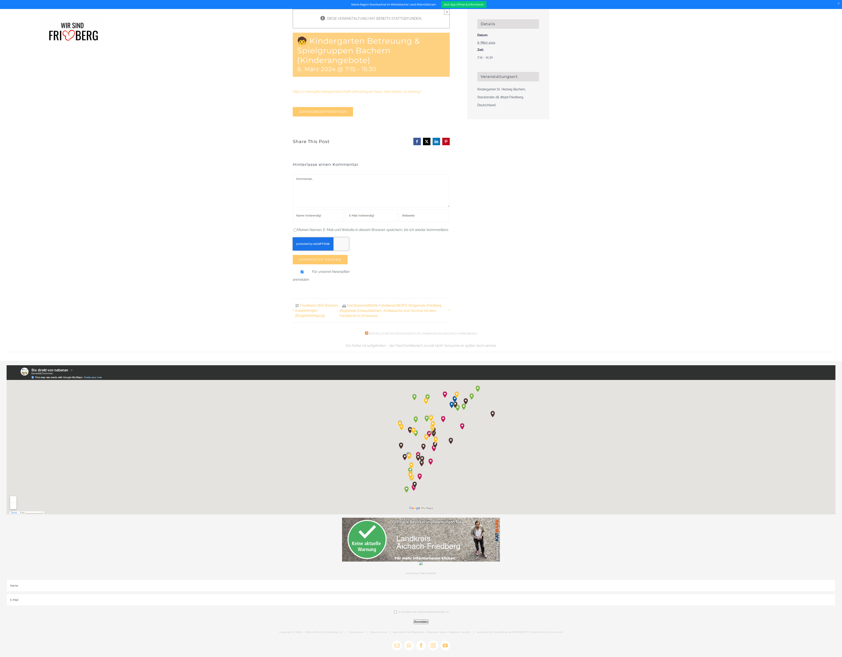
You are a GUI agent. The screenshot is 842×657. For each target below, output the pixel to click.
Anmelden (421, 621)
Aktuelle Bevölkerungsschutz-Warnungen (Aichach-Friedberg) (423, 333)
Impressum (356, 632)
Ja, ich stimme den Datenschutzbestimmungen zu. (423, 612)
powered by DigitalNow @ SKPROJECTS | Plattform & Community (520, 632)
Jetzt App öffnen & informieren (464, 4)
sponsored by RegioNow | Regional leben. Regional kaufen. (432, 632)
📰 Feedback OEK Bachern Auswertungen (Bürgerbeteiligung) (316, 310)
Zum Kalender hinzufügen (323, 112)
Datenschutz (378, 632)
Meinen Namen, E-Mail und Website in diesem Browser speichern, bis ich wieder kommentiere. (373, 230)
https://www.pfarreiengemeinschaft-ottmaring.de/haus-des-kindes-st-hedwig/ (357, 92)
